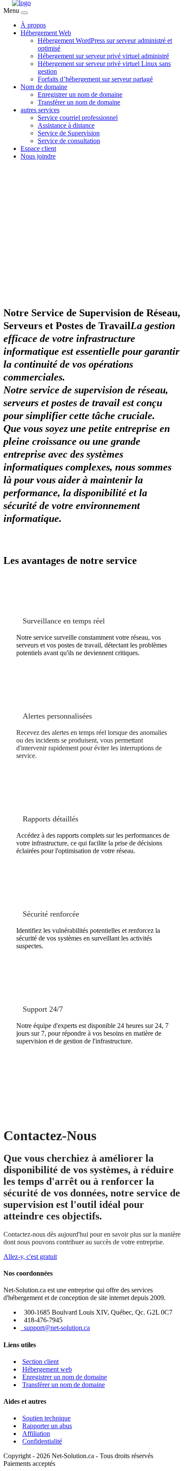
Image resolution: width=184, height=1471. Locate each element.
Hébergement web (47, 1369)
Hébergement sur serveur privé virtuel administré (103, 56)
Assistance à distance (66, 125)
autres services (40, 110)
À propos (33, 25)
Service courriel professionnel (78, 117)
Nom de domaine (44, 86)
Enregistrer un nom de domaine (80, 94)
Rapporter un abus (47, 1425)
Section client (40, 1361)
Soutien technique (46, 1418)
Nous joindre (38, 156)
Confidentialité (42, 1441)
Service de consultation (69, 140)
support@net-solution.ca (55, 1327)
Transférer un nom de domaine (79, 102)
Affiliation (36, 1433)
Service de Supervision (69, 133)
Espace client (38, 148)
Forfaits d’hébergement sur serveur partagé (95, 79)
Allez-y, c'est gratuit (30, 1256)
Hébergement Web (46, 32)
